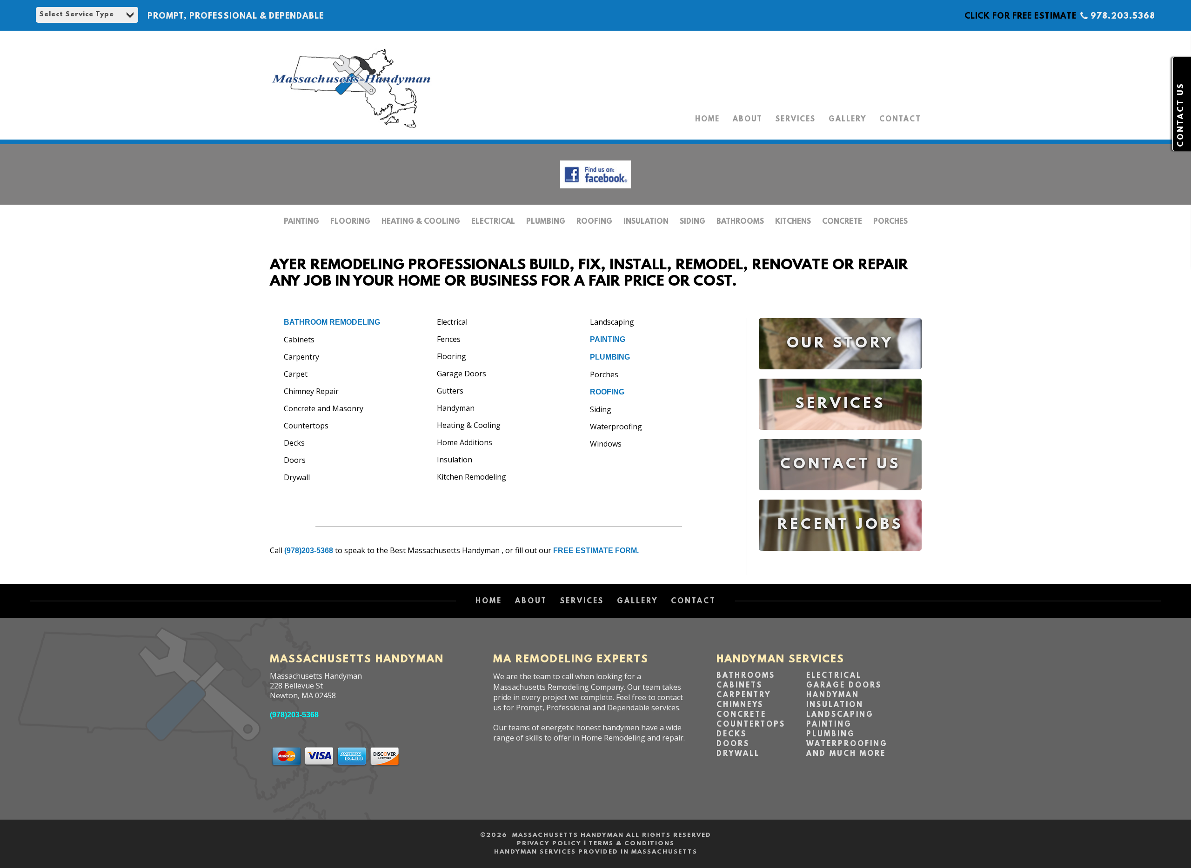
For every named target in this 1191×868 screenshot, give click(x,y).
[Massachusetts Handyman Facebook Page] (595, 190)
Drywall (738, 754)
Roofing (594, 222)
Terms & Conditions (632, 843)
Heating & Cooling (420, 222)
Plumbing (545, 222)
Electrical (493, 222)
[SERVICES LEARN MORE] (840, 437)
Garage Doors (844, 685)
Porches (890, 222)
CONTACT (900, 119)
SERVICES (796, 119)
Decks (731, 734)
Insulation (646, 222)
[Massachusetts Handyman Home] (351, 130)
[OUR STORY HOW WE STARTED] (840, 376)
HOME (707, 119)
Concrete (842, 222)
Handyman (832, 695)
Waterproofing (847, 744)
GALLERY (847, 119)
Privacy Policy (549, 843)
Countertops (750, 725)
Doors (732, 744)
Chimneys (739, 705)
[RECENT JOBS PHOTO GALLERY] (840, 557)
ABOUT (748, 119)
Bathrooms (740, 222)
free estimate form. (596, 550)
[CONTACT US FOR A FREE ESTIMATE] (840, 497)
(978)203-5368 (308, 550)
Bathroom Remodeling (332, 322)
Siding (692, 222)
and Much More (846, 754)
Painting (301, 222)
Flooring (350, 222)
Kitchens (793, 222)
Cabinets (739, 685)
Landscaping (840, 715)
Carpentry (743, 695)
